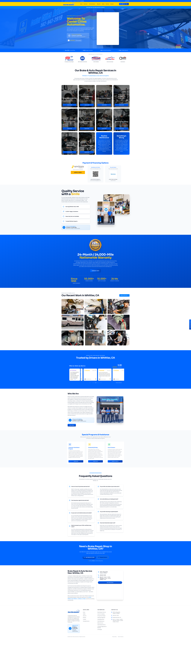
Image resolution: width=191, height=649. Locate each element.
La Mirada (79, 598)
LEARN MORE (76, 461)
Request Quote (103, 557)
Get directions (110, 582)
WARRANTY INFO (95, 270)
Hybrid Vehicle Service (101, 624)
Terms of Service (120, 636)
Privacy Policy (114, 636)
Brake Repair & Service (101, 612)
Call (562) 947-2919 (90, 557)
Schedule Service (86, 621)
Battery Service (100, 622)
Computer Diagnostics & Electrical (101, 627)
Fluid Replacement (100, 619)
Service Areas (92, 4)
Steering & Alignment (101, 617)
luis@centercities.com (117, 617)
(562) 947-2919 (125, 4)
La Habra (84, 598)
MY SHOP (128, 0)
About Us (99, 4)
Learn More (69, 104)
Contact (112, 4)
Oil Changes (99, 629)
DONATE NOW (95, 461)
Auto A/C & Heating (100, 614)
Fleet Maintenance (100, 621)
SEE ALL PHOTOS (124, 295)
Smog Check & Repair (101, 615)
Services (85, 4)
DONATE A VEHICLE (115, 461)
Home (81, 4)
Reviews (107, 4)
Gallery (103, 4)
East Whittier (74, 598)
